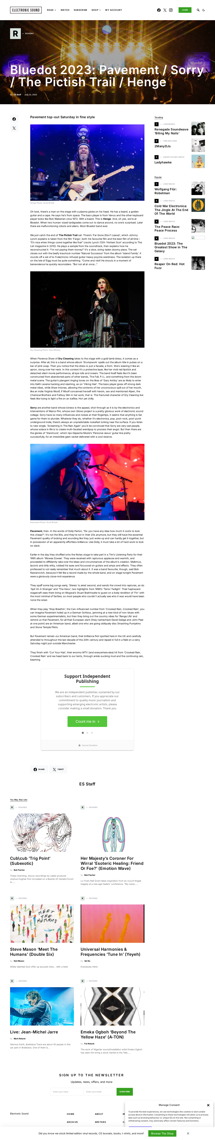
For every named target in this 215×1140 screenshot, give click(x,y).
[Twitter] (165, 10)
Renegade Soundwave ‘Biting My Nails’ (171, 131)
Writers (100, 1122)
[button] (208, 1105)
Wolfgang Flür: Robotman (166, 191)
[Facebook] (159, 10)
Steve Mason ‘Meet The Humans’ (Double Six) (34, 952)
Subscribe (124, 1092)
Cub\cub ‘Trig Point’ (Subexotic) (30, 861)
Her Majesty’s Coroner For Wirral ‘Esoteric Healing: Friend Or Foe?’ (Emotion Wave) (112, 863)
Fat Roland (89, 1043)
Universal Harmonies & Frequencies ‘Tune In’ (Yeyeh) (111, 952)
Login (185, 10)
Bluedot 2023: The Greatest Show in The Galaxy (171, 247)
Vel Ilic (87, 961)
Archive (72, 1122)
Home (70, 1114)
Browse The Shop (162, 1133)
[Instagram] (171, 10)
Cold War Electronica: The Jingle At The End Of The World (171, 209)
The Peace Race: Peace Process (167, 228)
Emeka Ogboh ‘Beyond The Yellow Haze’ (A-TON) (108, 1034)
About (99, 1114)
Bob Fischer (19, 870)
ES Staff (17, 94)
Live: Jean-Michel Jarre (34, 1032)
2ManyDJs (163, 146)
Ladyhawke (163, 162)
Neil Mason (19, 961)
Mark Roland (19, 1038)
